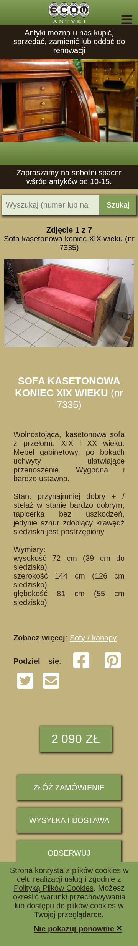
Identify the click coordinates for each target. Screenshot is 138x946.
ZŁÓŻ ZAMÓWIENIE (69, 787)
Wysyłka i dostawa (69, 820)
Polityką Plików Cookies (54, 888)
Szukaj (118, 205)
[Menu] (115, 20)
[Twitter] (25, 687)
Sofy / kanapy (93, 637)
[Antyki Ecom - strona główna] (69, 12)
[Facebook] (81, 667)
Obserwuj (69, 853)
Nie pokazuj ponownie (78, 928)
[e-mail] (51, 687)
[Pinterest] (113, 667)
